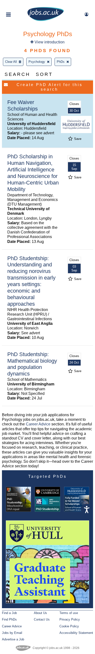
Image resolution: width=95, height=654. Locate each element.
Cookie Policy (69, 626)
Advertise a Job (13, 639)
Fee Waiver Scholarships (22, 105)
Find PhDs (9, 619)
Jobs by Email (12, 633)
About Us (40, 613)
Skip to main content (19, 4)
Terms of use (68, 613)
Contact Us (42, 619)
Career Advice (38, 424)
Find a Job (9, 613)
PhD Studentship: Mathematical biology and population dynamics (32, 364)
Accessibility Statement (76, 633)
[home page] (45, 20)
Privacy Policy (69, 619)
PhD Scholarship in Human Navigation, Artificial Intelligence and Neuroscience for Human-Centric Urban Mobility (33, 172)
